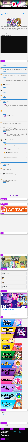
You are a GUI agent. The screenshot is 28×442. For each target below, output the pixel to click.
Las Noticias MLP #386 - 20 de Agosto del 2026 (8, 309)
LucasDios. (4, 139)
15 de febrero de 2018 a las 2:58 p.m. (15, 148)
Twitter (19, 431)
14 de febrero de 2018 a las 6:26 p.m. (9, 84)
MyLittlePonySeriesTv (8, 104)
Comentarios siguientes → (14, 195)
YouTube (20, 432)
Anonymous (5, 286)
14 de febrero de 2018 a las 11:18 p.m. (16, 104)
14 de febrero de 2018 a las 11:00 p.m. (9, 110)
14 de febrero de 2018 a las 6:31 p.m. (9, 89)
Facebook (20, 430)
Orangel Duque (5, 62)
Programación (25, 33)
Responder (4, 65)
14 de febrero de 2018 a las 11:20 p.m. (16, 115)
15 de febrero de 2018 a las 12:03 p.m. (10, 139)
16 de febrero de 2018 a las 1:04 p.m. (13, 157)
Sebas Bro (16, 431)
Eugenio (4, 127)
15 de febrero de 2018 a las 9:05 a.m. (9, 127)
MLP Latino (21, 33)
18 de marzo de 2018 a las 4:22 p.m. (9, 173)
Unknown (4, 84)
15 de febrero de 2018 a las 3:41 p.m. (14, 152)
